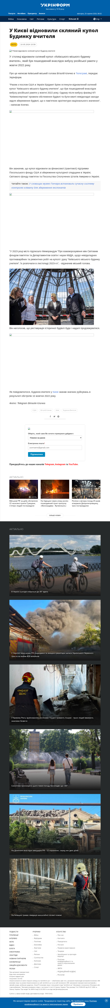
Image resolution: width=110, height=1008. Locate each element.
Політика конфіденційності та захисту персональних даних (66, 962)
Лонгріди (13, 955)
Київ (57, 410)
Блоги (12, 948)
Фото (11, 942)
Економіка (22, 19)
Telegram (49, 464)
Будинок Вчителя (69, 410)
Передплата (62, 942)
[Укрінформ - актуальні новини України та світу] (55, 4)
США (34, 410)
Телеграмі (81, 73)
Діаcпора (37, 964)
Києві (56, 392)
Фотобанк (21, 13)
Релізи (12, 969)
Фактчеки (37, 948)
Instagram (60, 464)
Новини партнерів (17, 959)
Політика (37, 942)
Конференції (14, 962)
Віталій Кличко (46, 410)
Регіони (40, 19)
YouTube (73, 464)
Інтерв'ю (13, 938)
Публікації (13, 935)
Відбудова (38, 938)
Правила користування (66, 948)
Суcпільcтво (38, 958)
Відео (11, 945)
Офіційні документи (18, 965)
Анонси (42, 13)
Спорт (62, 19)
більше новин (55, 515)
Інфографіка (14, 952)
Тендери (61, 951)
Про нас (61, 935)
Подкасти (13, 932)
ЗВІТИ (60, 968)
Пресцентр (32, 13)
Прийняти (78, 1004)
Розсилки (61, 975)
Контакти (61, 938)
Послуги (11, 13)
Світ (32, 19)
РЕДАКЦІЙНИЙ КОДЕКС (67, 972)
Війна (11, 19)
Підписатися (36, 454)
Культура (51, 19)
